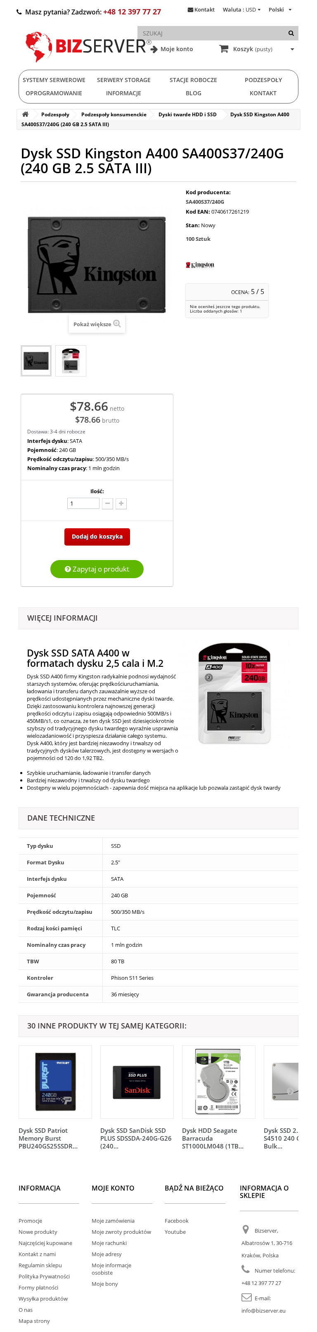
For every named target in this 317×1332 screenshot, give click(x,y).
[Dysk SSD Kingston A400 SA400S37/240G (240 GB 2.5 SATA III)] (36, 361)
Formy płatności (38, 1287)
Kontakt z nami (37, 1254)
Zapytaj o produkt (100, 569)
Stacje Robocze (193, 80)
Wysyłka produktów (43, 1298)
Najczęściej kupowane (45, 1243)
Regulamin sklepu (40, 1265)
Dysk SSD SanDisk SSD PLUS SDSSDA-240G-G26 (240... (136, 1138)
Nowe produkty (38, 1232)
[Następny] (290, 1091)
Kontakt (204, 9)
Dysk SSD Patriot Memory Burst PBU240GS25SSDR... (48, 1138)
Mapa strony (34, 1321)
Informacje (123, 93)
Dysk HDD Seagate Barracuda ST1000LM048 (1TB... (213, 1138)
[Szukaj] (291, 33)
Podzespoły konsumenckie (114, 114)
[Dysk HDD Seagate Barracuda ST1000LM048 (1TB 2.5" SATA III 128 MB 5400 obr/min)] (218, 1082)
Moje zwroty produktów (121, 1232)
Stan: (193, 225)
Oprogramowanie (54, 93)
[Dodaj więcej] (121, 503)
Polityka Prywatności (44, 1276)
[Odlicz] (107, 503)
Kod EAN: (198, 211)
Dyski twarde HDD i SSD (187, 114)
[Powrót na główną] (25, 114)
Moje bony (105, 1283)
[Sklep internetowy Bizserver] (88, 66)
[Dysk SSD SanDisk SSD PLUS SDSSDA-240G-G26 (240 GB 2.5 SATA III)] (137, 1082)
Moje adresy (107, 1254)
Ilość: (97, 491)
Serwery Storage (124, 80)
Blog (193, 93)
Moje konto (176, 49)
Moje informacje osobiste (111, 1268)
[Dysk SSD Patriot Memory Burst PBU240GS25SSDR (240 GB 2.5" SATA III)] (55, 1082)
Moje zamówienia (113, 1220)
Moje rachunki (109, 1243)
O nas (26, 1309)
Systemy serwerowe (54, 80)
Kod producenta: (208, 192)
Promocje (30, 1220)
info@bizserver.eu (263, 1310)
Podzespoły (263, 80)
